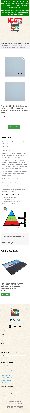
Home (2, 43)
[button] (23, 58)
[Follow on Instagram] (10, 326)
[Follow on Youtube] (15, 326)
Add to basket (14, 127)
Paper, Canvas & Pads (11, 43)
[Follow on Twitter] (20, 326)
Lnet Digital (19, 403)
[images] (15, 102)
